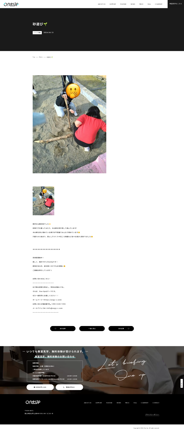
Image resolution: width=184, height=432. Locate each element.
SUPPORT (113, 4)
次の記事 (121, 328)
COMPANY (158, 4)
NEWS (133, 4)
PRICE (141, 4)
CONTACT (156, 403)
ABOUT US (101, 4)
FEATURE (123, 4)
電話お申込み (70, 387)
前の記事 (63, 328)
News (41, 57)
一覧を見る (92, 328)
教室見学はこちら (176, 4)
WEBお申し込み (41, 387)
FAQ (149, 4)
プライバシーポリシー (152, 414)
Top (34, 57)
